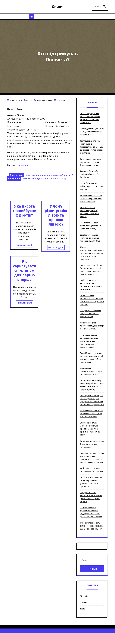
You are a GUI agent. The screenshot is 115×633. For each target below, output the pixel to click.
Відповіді (23, 165)
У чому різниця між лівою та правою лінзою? (56, 215)
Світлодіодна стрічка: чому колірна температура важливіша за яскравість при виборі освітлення (91, 147)
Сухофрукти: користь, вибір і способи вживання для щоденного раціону (91, 526)
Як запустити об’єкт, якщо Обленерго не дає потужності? (92, 444)
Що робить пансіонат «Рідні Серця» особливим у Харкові (92, 186)
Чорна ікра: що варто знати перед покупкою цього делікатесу (90, 225)
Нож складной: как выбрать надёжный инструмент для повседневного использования (89, 341)
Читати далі (24, 245)
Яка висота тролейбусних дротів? (24, 211)
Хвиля (57, 6)
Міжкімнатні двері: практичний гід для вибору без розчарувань (92, 326)
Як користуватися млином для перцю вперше (24, 270)
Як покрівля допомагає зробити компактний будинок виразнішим (90, 162)
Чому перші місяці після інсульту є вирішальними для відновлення (91, 198)
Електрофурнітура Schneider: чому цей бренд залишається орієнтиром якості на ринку (90, 429)
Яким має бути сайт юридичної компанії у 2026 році (89, 174)
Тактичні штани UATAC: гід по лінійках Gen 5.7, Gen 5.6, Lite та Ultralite (91, 413)
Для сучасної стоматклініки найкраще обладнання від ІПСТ (91, 371)
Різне (82, 608)
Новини (83, 602)
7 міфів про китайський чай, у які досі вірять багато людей (90, 313)
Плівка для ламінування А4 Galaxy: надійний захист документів (92, 131)
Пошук (104, 6)
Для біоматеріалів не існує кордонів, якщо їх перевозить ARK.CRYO (90, 238)
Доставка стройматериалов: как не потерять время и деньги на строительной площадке (92, 253)
